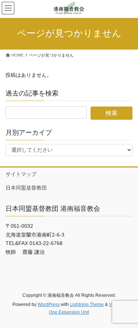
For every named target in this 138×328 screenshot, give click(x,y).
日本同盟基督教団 (26, 188)
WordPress (49, 304)
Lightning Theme (87, 304)
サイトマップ (21, 174)
